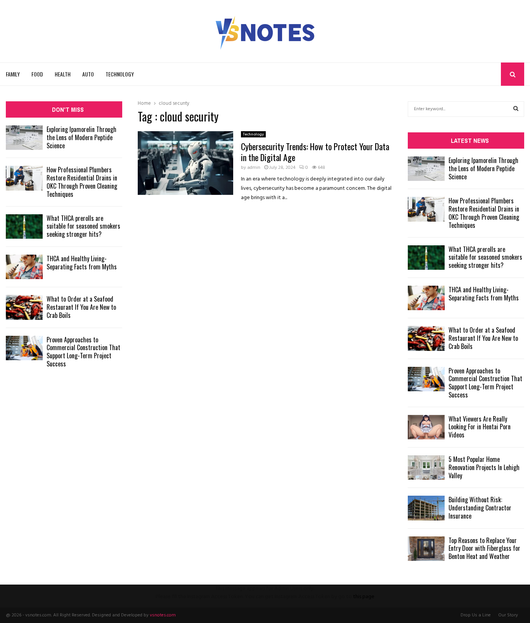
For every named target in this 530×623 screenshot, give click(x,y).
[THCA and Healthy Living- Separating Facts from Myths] (24, 267)
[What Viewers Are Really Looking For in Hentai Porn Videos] (426, 427)
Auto (88, 74)
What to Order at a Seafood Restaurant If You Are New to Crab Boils (81, 307)
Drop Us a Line (476, 615)
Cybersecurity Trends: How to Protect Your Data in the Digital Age (315, 151)
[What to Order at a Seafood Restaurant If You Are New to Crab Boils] (24, 307)
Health (63, 74)
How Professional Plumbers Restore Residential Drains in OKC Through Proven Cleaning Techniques (82, 181)
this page (363, 596)
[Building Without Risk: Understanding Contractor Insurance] (426, 508)
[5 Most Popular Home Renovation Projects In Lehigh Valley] (426, 467)
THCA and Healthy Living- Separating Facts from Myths (82, 262)
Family (13, 74)
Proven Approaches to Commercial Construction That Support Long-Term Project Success (83, 351)
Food (37, 74)
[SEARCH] (515, 109)
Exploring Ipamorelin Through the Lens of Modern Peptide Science (81, 137)
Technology (120, 74)
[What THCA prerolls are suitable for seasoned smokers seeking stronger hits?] (24, 226)
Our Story (508, 615)
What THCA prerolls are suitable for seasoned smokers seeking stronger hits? (83, 226)
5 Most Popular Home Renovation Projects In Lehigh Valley (484, 467)
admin (253, 168)
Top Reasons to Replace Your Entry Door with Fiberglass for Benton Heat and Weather (484, 548)
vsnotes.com (163, 615)
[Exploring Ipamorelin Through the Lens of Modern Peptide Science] (24, 137)
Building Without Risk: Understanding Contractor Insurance (480, 508)
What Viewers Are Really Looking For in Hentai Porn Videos (480, 427)
